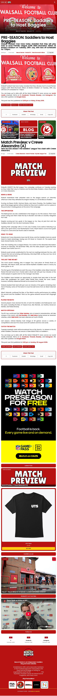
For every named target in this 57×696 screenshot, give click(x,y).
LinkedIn (24, 114)
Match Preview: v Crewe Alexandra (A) (15, 485)
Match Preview (30, 153)
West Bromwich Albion (38, 52)
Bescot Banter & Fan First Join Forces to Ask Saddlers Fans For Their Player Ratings (10, 135)
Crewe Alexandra (20, 153)
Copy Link (50, 114)
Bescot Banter (21, 31)
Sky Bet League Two (40, 153)
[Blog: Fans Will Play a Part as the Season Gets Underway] (28, 129)
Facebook (25, 95)
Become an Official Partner (46, 136)
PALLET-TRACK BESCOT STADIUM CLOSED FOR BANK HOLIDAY (24, 592)
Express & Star (36, 672)
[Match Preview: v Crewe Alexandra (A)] (28, 477)
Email (41, 114)
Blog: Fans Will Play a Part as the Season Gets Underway (27, 135)
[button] (54, 2)
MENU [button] (3, 2)
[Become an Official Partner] (47, 129)
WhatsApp (32, 114)
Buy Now (28, 548)
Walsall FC (30, 31)
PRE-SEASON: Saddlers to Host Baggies (28, 22)
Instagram (49, 95)
